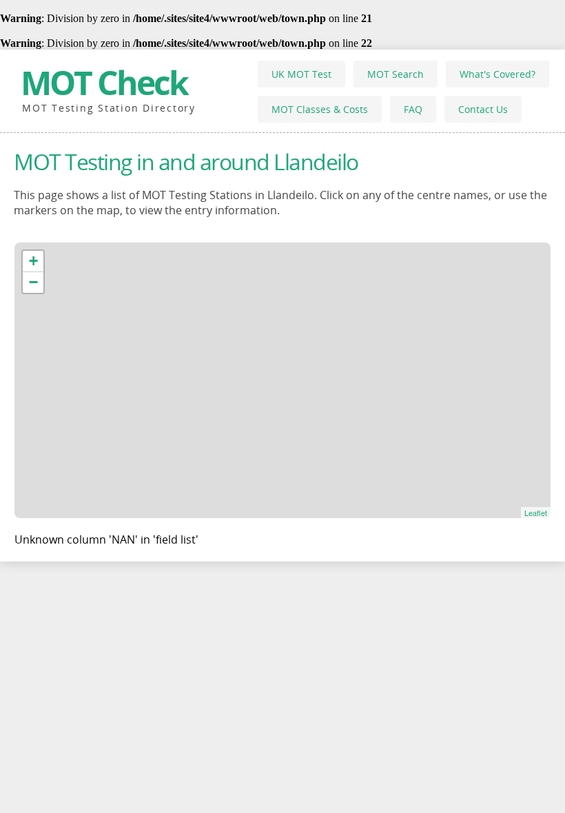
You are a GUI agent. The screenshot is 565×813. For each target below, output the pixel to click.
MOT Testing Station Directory (109, 107)
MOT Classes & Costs (319, 109)
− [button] (33, 282)
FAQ (413, 109)
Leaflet (535, 512)
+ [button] (33, 260)
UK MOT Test (301, 74)
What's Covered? (497, 74)
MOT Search (395, 74)
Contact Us (483, 109)
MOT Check (104, 82)
